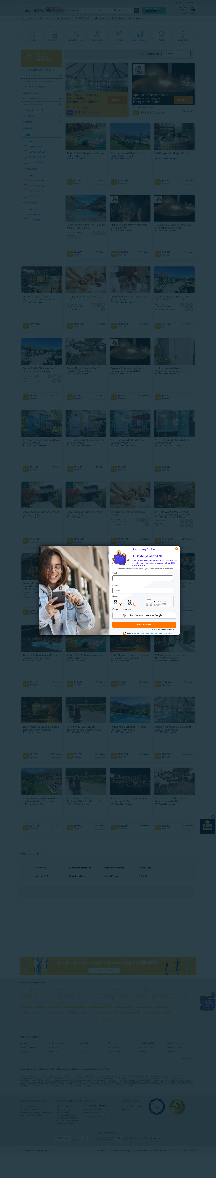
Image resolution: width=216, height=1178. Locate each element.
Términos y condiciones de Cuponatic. (154, 633)
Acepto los (149, 633)
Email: (115, 573)
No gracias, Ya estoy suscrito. (163, 629)
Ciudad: (116, 585)
